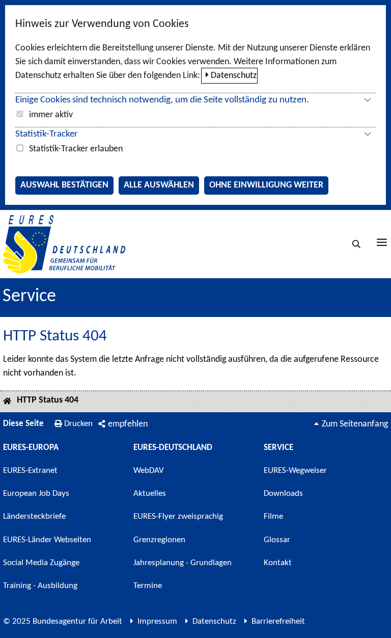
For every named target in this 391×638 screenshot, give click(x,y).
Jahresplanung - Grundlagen (182, 563)
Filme (273, 516)
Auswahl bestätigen (64, 185)
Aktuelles (149, 493)
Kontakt (278, 563)
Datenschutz (234, 76)
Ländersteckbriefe (34, 516)
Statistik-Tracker (46, 134)
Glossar (277, 540)
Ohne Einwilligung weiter (266, 185)
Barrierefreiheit (278, 621)
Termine (147, 585)
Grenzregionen (159, 540)
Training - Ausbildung (40, 585)
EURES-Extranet (30, 470)
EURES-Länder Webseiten (47, 540)
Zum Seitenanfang (355, 424)
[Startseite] (7, 402)
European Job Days (36, 493)
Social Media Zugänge (41, 563)
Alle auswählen (159, 185)
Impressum (157, 621)
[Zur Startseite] (64, 244)
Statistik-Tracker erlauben (76, 149)
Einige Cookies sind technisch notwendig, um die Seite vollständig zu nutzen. (162, 100)
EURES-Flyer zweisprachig (178, 516)
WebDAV (148, 470)
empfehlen (128, 424)
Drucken (78, 423)
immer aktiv (51, 115)
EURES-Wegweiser (295, 470)
